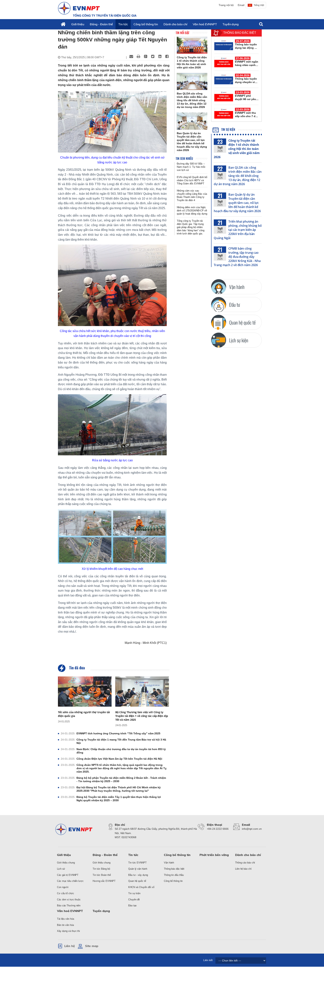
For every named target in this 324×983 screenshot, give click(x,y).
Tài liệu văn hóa (65, 918)
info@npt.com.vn (252, 828)
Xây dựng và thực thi (68, 931)
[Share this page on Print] (138, 56)
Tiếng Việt (259, 5)
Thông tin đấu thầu (174, 875)
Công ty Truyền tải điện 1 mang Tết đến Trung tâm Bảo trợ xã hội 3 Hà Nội (121, 741)
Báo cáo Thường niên (68, 905)
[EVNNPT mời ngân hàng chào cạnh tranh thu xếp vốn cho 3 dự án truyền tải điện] (223, 62)
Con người (62, 887)
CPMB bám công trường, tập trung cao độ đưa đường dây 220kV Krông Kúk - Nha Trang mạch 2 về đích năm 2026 (237, 256)
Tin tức (123, 24)
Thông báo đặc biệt (174, 868)
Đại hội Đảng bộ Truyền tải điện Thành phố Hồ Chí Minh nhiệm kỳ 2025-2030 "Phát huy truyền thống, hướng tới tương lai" (118, 789)
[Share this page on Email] (131, 56)
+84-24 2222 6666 (217, 828)
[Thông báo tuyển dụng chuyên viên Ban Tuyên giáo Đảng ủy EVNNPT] (223, 79)
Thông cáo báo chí (245, 862)
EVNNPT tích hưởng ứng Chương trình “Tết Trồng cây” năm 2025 (118, 733)
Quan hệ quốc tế (137, 881)
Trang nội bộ (226, 5)
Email (241, 5)
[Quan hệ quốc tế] (218, 322)
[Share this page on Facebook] (167, 56)
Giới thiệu (77, 24)
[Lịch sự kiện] (218, 340)
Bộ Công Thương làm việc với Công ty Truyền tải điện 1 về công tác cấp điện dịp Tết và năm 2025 (141, 715)
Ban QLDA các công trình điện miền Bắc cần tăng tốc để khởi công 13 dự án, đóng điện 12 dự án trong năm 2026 (238, 175)
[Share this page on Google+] (145, 56)
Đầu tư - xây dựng (138, 875)
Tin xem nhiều (184, 158)
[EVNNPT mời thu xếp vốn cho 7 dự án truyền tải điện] (223, 113)
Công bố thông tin (146, 24)
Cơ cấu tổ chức (65, 893)
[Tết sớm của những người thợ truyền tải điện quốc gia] (85, 691)
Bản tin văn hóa (65, 925)
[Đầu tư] (218, 304)
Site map (91, 946)
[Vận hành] (218, 286)
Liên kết (208, 960)
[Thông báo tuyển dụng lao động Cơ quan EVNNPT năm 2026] (223, 45)
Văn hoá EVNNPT (205, 24)
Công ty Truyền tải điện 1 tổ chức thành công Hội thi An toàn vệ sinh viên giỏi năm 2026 (237, 148)
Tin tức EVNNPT (137, 862)
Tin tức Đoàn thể (102, 875)
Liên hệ (69, 946)
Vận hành (169, 862)
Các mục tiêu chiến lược (70, 881)
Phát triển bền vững (214, 855)
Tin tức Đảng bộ (101, 868)
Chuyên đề (134, 899)
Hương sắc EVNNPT (104, 881)
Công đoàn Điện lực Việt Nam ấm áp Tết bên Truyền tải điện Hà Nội (119, 758)
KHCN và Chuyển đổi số (141, 887)
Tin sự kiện (227, 129)
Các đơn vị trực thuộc (69, 899)
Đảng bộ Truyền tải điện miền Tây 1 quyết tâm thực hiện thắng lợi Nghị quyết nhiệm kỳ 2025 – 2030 (118, 798)
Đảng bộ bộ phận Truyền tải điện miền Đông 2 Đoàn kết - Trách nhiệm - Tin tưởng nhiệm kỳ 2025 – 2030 (121, 779)
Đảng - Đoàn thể (101, 24)
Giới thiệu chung (66, 862)
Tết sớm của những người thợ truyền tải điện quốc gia (84, 714)
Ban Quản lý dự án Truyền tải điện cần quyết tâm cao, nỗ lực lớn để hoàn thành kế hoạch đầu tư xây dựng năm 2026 (237, 202)
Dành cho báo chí (175, 24)
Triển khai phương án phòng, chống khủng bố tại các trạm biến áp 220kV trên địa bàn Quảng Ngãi (238, 229)
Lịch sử (61, 868)
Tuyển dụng (231, 24)
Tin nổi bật (182, 33)
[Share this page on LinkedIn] (159, 56)
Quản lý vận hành (137, 868)
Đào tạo (132, 905)
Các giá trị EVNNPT (67, 875)
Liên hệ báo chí (243, 868)
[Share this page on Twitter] (152, 56)
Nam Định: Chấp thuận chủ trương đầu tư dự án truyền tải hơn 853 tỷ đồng (121, 751)
